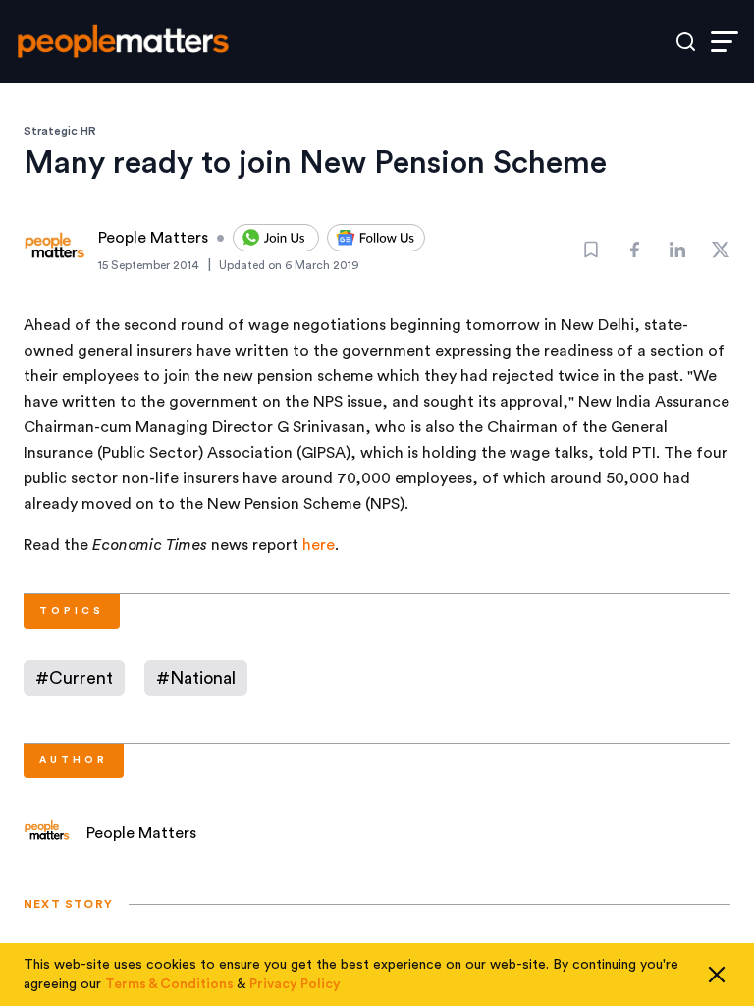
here (318, 545)
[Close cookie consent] (716, 974)
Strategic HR (60, 131)
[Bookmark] (591, 249)
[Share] (634, 249)
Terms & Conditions (169, 984)
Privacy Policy (295, 984)
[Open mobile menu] (724, 41)
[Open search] (685, 41)
